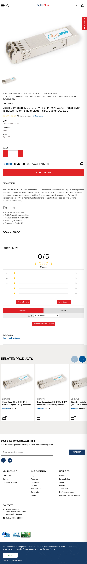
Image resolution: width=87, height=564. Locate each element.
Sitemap (34, 495)
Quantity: (6, 148)
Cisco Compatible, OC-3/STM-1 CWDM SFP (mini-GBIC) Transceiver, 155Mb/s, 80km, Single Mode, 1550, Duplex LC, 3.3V (17, 403)
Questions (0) (64, 311)
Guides (62, 476)
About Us (34, 479)
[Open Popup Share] (81, 163)
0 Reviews (43, 267)
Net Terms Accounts (66, 492)
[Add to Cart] (4, 417)
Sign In (5, 479)
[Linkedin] (10, 460)
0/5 (43, 256)
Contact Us (35, 492)
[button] (9, 80)
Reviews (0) (23, 311)
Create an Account (10, 482)
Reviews (34, 485)
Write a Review (23, 302)
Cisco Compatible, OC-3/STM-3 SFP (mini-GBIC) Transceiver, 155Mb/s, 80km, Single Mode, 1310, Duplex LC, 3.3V (52, 403)
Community (35, 482)
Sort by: (31, 316)
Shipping (62, 482)
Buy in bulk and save (11, 338)
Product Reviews (10, 248)
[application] (43, 553)
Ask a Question (63, 302)
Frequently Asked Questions (70, 495)
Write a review (38, 116)
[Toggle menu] (3, 5)
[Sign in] (76, 5)
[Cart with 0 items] (82, 5)
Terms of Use (64, 489)
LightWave (6, 399)
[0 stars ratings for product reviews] (43, 263)
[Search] (7, 5)
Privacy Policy (64, 479)
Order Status (7, 476)
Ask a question (25, 116)
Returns (62, 485)
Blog (32, 476)
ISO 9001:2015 (36, 489)
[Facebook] (3, 460)
